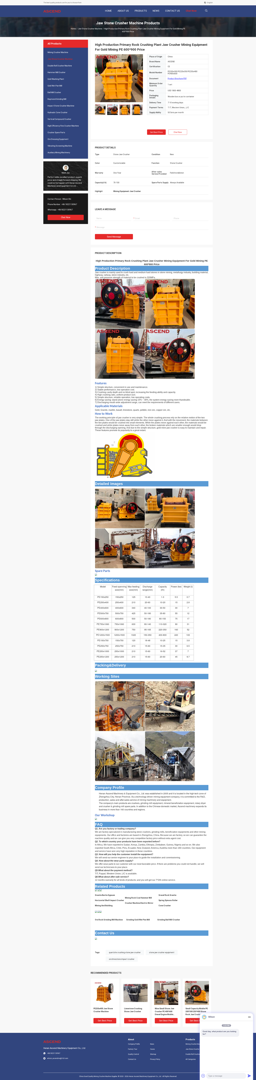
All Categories (191, 1059)
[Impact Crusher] (96, 891)
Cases (152, 1049)
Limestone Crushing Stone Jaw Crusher (133, 1010)
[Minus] (249, 1017)
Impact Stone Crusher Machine (61, 106)
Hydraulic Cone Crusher (57, 112)
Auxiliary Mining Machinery (59, 152)
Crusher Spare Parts (56, 132)
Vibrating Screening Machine (60, 146)
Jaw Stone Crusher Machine (90, 29)
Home (73, 29)
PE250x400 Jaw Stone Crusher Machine (103, 1010)
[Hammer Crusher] (99, 891)
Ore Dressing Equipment (58, 139)
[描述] (206, 10)
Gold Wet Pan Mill (55, 86)
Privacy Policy (155, 1059)
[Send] (249, 1076)
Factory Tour (132, 1049)
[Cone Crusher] (101, 891)
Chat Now (65, 217)
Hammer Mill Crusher (56, 72)
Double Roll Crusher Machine (60, 66)
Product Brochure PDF (177, 78)
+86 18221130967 (69, 204)
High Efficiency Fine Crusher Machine (63, 126)
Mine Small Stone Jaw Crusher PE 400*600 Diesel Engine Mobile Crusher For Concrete (164, 1011)
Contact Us (132, 1059)
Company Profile (134, 1044)
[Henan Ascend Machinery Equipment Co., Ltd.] (52, 11)
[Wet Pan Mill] (98, 911)
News (152, 1044)
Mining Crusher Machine (58, 52)
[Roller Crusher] (96, 911)
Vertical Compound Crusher (59, 119)
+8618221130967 (65, 210)
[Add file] (203, 1076)
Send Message (114, 236)
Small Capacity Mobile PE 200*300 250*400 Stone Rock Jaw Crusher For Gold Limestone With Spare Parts (196, 1011)
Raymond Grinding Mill (57, 99)
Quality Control (133, 1054)
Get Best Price (156, 132)
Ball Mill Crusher (54, 92)
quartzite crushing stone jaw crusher (125, 952)
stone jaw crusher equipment (161, 952)
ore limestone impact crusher (121, 959)
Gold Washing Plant (56, 79)
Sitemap (153, 1054)
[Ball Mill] (101, 911)
